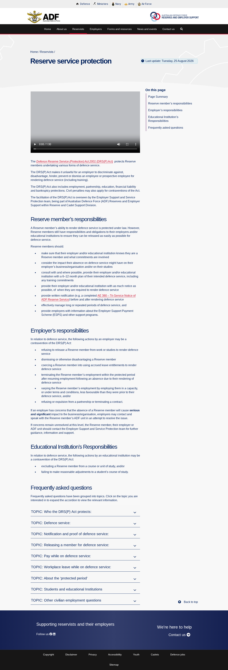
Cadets (155, 654)
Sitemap (114, 664)
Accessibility (115, 654)
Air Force (147, 3)
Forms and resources (119, 29)
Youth (136, 654)
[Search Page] (182, 29)
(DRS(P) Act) (105, 161)
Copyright (48, 654)
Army (131, 3)
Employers (96, 29)
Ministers (102, 3)
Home (47, 29)
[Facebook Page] (50, 634)
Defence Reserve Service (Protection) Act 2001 (66, 161)
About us (62, 29)
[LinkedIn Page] (54, 634)
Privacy (93, 654)
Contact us (168, 29)
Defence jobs (177, 654)
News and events (147, 29)
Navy (118, 3)
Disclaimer (71, 654)
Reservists (78, 29)
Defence (85, 3)
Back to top (191, 601)
